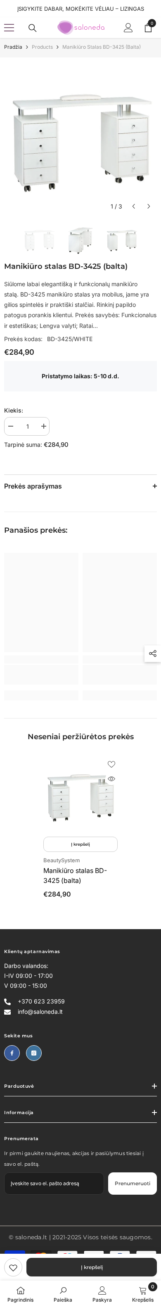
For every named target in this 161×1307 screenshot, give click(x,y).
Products (42, 47)
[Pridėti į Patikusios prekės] (111, 764)
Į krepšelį (92, 1267)
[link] (13, 1267)
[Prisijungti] (128, 27)
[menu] (9, 28)
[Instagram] (34, 1053)
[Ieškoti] (33, 28)
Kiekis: (13, 410)
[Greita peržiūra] (111, 779)
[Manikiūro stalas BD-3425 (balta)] (80, 795)
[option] (80, 138)
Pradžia (13, 47)
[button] (133, 206)
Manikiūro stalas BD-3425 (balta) (75, 875)
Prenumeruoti (132, 1183)
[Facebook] (12, 1053)
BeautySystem (61, 860)
